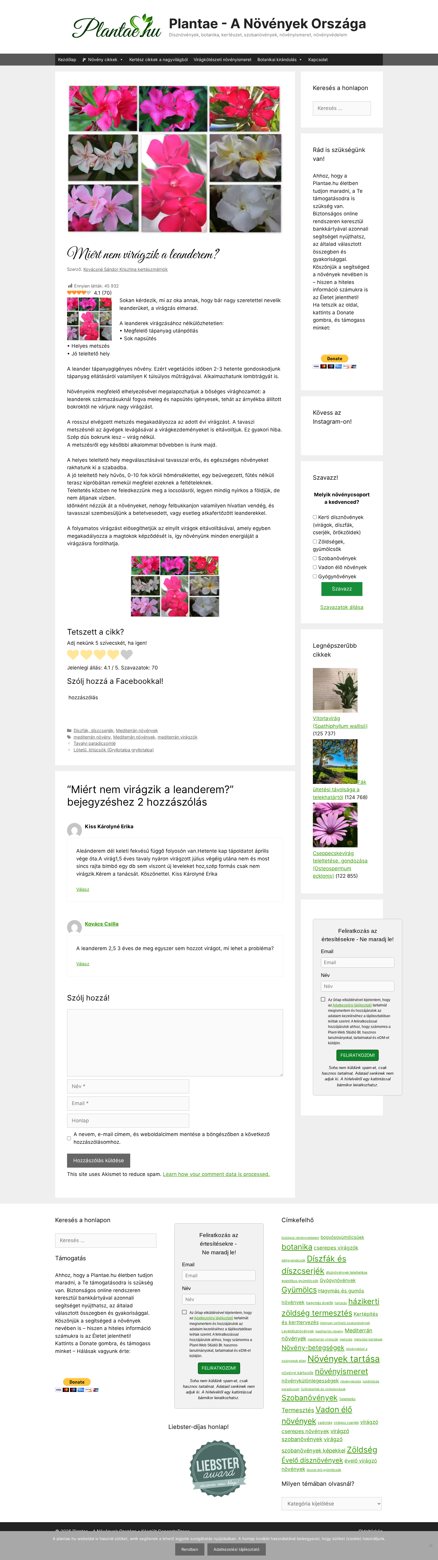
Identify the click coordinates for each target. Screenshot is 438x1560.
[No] (431, 1545)
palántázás (371, 1381)
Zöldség (362, 1449)
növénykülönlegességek (310, 1381)
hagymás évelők (319, 1303)
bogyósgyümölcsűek (342, 1237)
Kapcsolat (318, 59)
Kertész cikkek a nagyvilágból (158, 59)
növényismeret (341, 1371)
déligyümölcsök (293, 1260)
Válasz (82, 889)
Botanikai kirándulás (276, 59)
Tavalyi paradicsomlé (95, 743)
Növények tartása (343, 1359)
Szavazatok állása (342, 607)
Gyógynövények (337, 576)
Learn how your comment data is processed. (216, 1174)
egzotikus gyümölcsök (300, 1281)
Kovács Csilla (102, 924)
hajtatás (341, 1303)
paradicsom (290, 1389)
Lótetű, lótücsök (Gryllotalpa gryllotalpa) (114, 749)
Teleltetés (347, 1399)
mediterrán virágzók (178, 736)
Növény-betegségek (313, 1347)
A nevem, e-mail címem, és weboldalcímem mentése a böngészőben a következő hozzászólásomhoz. (172, 1138)
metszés (346, 1339)
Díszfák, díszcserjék (94, 730)
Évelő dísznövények (312, 1460)
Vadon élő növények (342, 567)
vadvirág (325, 1423)
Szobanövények (337, 558)
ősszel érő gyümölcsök (324, 1470)
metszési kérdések (368, 1339)
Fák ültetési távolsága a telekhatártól (339, 789)
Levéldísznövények (298, 1331)
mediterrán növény (92, 736)
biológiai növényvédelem (300, 1238)
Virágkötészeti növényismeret (222, 59)
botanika (297, 1246)
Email (327, 951)
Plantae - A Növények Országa (267, 23)
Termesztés (298, 1410)
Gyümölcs (299, 1289)
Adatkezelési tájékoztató (352, 1005)
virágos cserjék (346, 1423)
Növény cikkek (102, 59)
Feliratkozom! (358, 1055)
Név (325, 975)
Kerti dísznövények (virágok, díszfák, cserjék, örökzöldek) (338, 524)
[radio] (73, 655)
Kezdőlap (67, 59)
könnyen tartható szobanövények (345, 1323)
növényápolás (350, 1381)
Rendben (189, 1549)
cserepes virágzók (336, 1247)
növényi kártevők (297, 1373)
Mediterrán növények (137, 730)
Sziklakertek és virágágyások (323, 1389)
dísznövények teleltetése (346, 1272)
